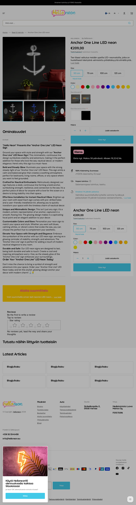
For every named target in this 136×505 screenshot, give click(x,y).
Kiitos (25, 496)
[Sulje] (45, 448)
